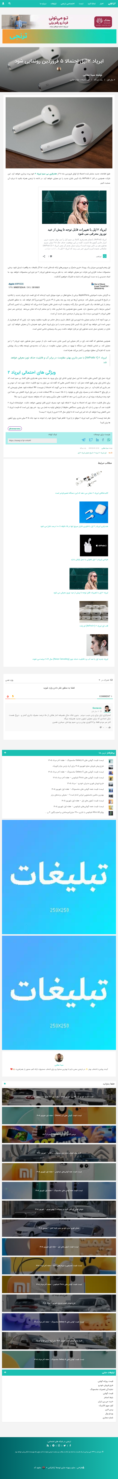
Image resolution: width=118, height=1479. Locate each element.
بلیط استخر (108, 1397)
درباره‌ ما (43, 3)
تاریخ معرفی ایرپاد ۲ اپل (85, 453)
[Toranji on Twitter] (65, 1445)
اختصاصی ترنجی (68, 3)
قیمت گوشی (108, 1393)
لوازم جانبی (74, 79)
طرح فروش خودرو (105, 1385)
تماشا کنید (92, 3)
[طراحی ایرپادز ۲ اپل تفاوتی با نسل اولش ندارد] (94, 545)
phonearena (14, 428)
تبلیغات (53, 3)
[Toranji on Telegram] (53, 1445)
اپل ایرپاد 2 (102, 453)
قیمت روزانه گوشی (105, 1381)
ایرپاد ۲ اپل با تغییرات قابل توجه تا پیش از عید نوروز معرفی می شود (81, 592)
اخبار (101, 3)
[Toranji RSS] (48, 1445)
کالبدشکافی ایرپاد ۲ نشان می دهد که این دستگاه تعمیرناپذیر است (81, 493)
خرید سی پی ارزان (105, 1401)
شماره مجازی (108, 1417)
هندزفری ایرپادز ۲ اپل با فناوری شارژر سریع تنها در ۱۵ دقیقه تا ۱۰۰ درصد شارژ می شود (74, 526)
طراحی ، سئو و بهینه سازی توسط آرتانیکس (65, 1467)
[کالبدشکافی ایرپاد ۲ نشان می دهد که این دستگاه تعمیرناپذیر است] (89, 479)
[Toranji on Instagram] (58, 1445)
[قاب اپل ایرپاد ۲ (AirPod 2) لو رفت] (93, 611)
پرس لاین (109, 1409)
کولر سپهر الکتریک (106, 1405)
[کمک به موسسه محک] (58, 22)
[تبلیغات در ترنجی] (59, 36)
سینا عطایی (89, 75)
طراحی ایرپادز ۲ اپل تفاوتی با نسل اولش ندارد (89, 559)
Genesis (97, 708)
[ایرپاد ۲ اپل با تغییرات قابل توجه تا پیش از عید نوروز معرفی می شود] (89, 578)
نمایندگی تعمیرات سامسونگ (101, 1389)
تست (81, 3)
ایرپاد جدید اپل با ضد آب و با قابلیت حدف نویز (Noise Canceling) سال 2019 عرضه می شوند (70, 659)
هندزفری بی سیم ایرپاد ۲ (45, 173)
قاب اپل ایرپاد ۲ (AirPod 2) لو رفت (94, 625)
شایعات (83, 79)
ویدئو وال (109, 1413)
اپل (88, 79)
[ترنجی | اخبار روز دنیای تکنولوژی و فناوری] (112, 3)
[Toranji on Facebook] (70, 1445)
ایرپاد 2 (96, 453)
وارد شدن (9, 680)
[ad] (59, 877)
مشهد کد (37, 1467)
